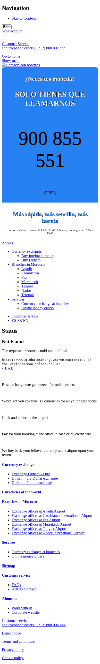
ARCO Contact (24, 589)
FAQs (16, 585)
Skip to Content (24, 18)
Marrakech (29, 282)
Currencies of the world (21, 492)
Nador (26, 290)
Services (18, 299)
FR (19, 320)
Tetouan (27, 295)
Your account (12, 31)
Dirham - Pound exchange (32, 483)
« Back (7, 368)
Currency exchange (27, 251)
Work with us (22, 608)
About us (9, 598)
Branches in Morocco (28, 264)
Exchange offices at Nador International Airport (48, 533)
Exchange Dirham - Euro (31, 474)
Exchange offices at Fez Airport (36, 520)
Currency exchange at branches (45, 304)
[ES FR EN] (50, 26)
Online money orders (37, 308)
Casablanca (30, 273)
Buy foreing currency (37, 256)
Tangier (27, 286)
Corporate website (26, 612)
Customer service (25, 316)
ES (14, 320)
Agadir (26, 269)
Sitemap (8, 566)
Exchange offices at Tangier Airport (39, 529)
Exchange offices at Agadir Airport (38, 511)
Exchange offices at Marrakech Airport (41, 524)
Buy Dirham (31, 260)
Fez (24, 277)
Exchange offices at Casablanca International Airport (52, 515)
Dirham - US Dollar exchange (35, 478)
